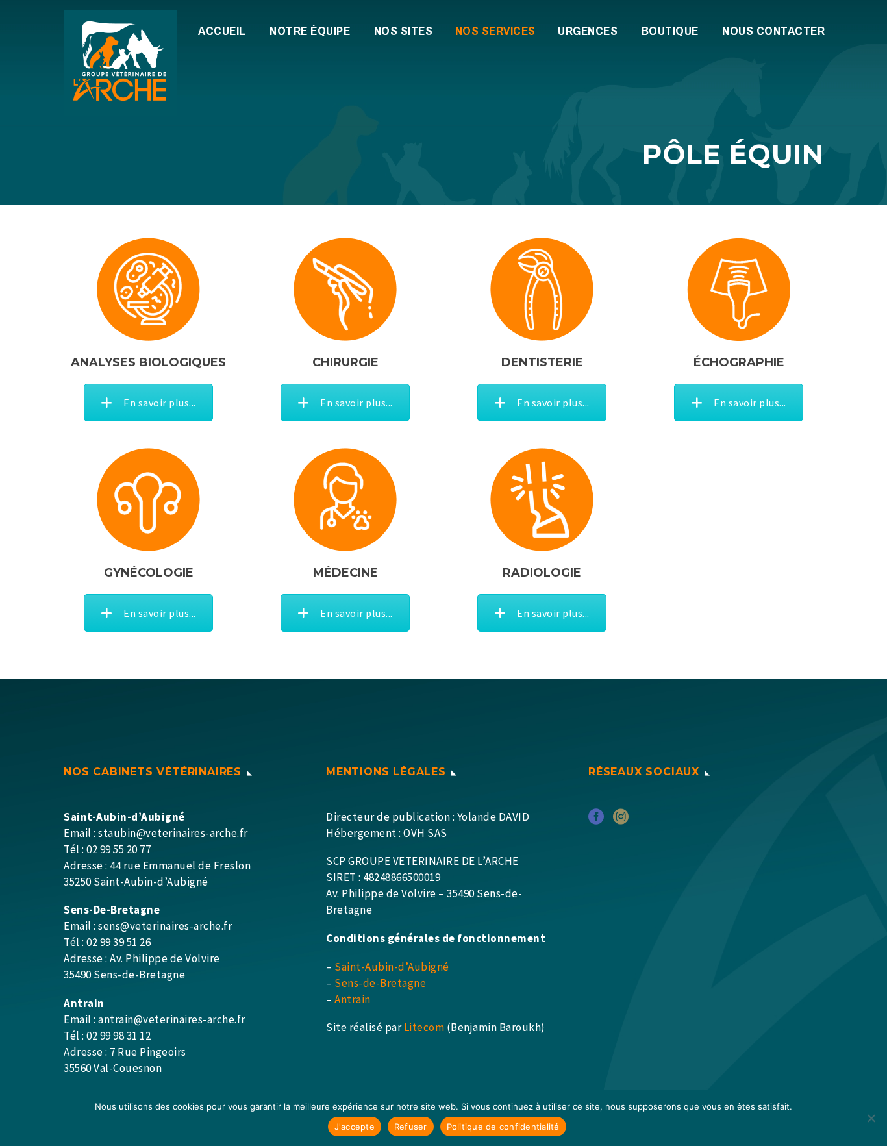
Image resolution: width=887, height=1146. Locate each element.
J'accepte (354, 1126)
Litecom (424, 1027)
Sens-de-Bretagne (380, 983)
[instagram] (621, 821)
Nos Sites (403, 30)
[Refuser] (870, 1118)
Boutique (670, 30)
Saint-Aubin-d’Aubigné (391, 967)
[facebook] (596, 821)
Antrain (352, 999)
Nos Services (495, 30)
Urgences (588, 30)
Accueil (222, 30)
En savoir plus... (159, 402)
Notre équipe (309, 30)
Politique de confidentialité (503, 1126)
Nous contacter (773, 30)
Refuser (410, 1126)
